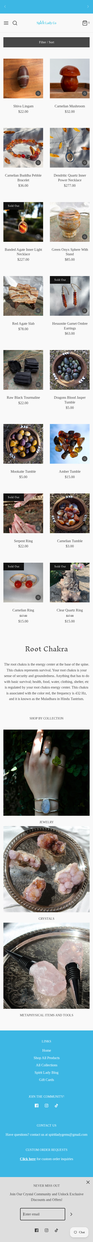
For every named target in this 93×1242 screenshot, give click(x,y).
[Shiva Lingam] (23, 78)
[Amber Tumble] (70, 444)
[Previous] (5, 7)
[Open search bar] (16, 23)
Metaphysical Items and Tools (46, 1015)
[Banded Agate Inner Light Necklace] (23, 222)
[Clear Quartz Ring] (70, 582)
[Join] (71, 1214)
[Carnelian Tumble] (70, 513)
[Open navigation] (6, 23)
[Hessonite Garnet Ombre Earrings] (70, 296)
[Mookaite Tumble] (23, 444)
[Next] (88, 7)
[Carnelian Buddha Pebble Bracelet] (23, 148)
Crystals (46, 918)
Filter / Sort (46, 42)
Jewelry (47, 822)
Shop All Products (47, 1058)
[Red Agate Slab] (23, 296)
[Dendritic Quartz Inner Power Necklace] (70, 148)
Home (46, 1050)
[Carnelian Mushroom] (70, 78)
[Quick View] (38, 93)
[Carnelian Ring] (23, 582)
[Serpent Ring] (23, 513)
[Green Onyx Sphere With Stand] (70, 222)
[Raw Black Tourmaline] (23, 370)
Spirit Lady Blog (46, 1072)
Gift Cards (46, 1080)
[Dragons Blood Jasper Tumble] (70, 370)
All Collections (46, 1065)
